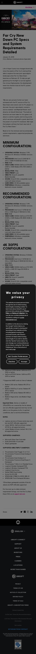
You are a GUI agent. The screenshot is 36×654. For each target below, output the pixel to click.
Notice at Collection (18, 313)
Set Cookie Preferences (18, 356)
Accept (24, 361)
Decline (12, 361)
